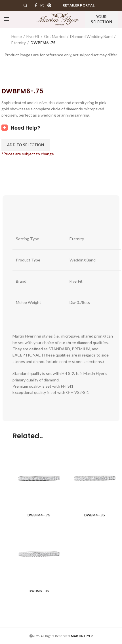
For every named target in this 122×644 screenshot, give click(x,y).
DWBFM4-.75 (39, 515)
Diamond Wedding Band (91, 36)
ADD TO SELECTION (25, 145)
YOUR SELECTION (101, 19)
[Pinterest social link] (49, 5)
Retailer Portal (79, 5)
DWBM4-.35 (94, 515)
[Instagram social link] (42, 5)
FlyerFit (32, 36)
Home (16, 36)
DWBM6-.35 (39, 591)
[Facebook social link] (36, 5)
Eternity (18, 42)
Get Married (55, 36)
